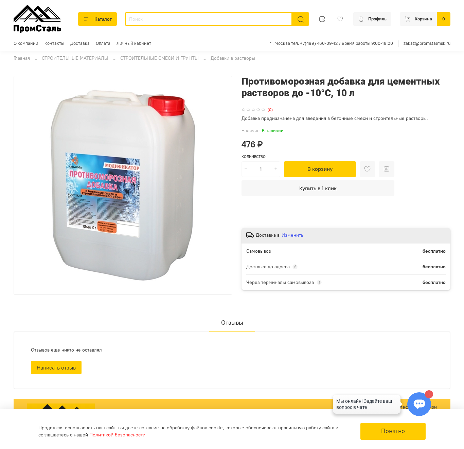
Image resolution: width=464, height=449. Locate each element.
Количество (254, 157)
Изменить (292, 235)
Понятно (393, 431)
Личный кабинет (134, 43)
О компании (26, 43)
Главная (22, 58)
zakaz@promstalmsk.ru (427, 43)
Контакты (54, 43)
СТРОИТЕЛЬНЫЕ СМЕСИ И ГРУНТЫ (159, 58)
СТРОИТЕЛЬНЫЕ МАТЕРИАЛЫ (75, 58)
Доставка (80, 43)
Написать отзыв (56, 367)
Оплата (103, 43)
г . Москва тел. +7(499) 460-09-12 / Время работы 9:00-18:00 (331, 43)
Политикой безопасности (117, 435)
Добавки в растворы (233, 58)
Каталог (103, 19)
